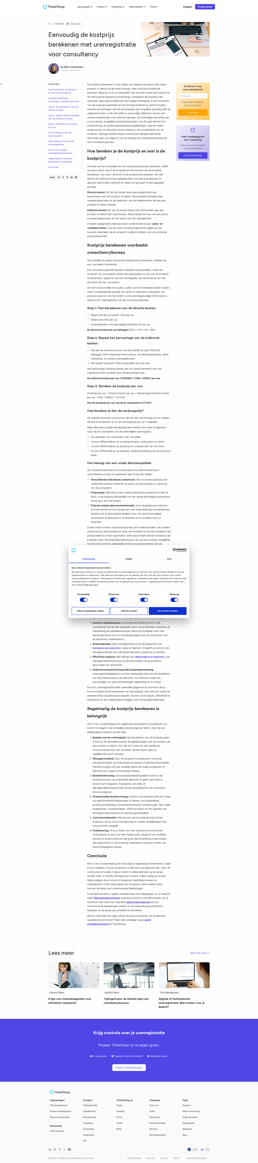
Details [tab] (129, 559)
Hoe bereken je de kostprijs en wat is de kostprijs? (62, 91)
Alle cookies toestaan (168, 611)
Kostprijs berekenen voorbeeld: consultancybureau (63, 100)
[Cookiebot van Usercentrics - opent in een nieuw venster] (175, 550)
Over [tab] (169, 559)
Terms (176, 1158)
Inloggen (187, 6)
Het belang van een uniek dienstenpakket (61, 143)
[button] (84, 6)
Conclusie (53, 167)
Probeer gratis (205, 6)
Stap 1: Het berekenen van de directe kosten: (63, 108)
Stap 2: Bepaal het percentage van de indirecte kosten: (63, 117)
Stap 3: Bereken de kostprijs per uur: (62, 126)
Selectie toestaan (129, 611)
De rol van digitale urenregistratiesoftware (60, 151)
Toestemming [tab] (88, 559)
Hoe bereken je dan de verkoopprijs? (59, 134)
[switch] (114, 600)
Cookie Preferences (196, 1158)
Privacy (164, 1158)
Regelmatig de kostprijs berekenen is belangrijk (60, 160)
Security (151, 1158)
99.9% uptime (134, 1158)
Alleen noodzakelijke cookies (90, 611)
